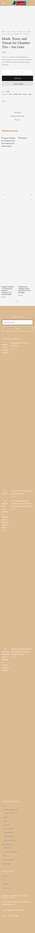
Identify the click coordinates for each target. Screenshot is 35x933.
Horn (5, 821)
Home (3, 31)
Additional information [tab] (17, 116)
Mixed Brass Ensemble (10, 809)
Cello (10, 94)
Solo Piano (6, 847)
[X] (11, 101)
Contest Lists (6, 863)
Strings (13, 31)
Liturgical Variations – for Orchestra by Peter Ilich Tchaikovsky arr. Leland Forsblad (7, 290)
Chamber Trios (21, 31)
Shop (8, 31)
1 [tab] (16, 301)
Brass (3, 806)
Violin (30, 94)
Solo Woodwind (8, 828)
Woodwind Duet (8, 832)
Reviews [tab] (17, 120)
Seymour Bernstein (8, 859)
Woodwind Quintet (9, 840)
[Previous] (4, 194)
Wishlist (4, 876)
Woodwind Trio (8, 836)
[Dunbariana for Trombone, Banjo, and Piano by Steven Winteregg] (26, 210)
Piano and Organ (7, 844)
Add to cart (17, 78)
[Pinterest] (15, 101)
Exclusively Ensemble (10, 851)
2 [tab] (18, 301)
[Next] (31, 194)
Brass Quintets (9, 813)
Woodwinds (5, 825)
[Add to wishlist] (16, 286)
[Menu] (3, 3)
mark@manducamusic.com (15, 910)
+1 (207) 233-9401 (13, 916)
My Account (6, 888)
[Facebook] (7, 101)
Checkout (5, 884)
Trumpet (6, 817)
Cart (3, 880)
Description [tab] (17, 112)
